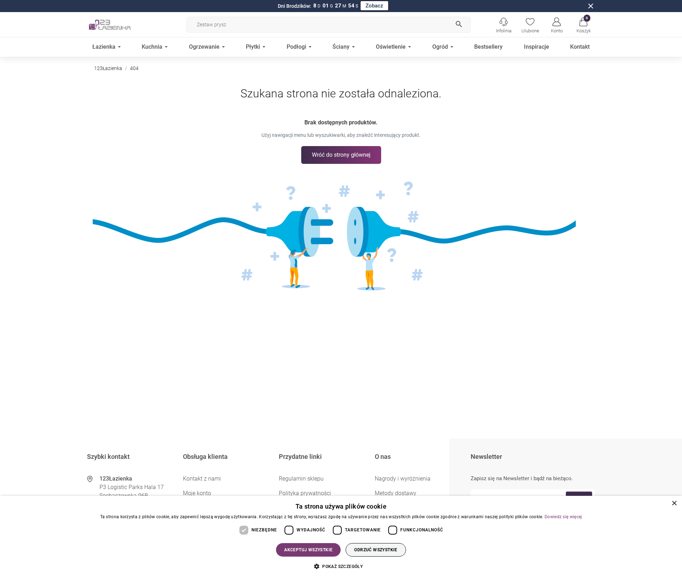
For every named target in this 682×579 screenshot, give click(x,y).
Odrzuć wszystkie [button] (375, 549)
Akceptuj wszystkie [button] (308, 549)
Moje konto (197, 493)
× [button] (674, 503)
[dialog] (341, 537)
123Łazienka (108, 68)
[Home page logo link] (121, 24)
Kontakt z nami (202, 478)
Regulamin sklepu (301, 478)
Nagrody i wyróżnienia (403, 478)
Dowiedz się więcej (563, 516)
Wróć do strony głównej (341, 154)
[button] (583, 24)
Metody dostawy (395, 493)
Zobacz (374, 5)
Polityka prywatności (305, 493)
